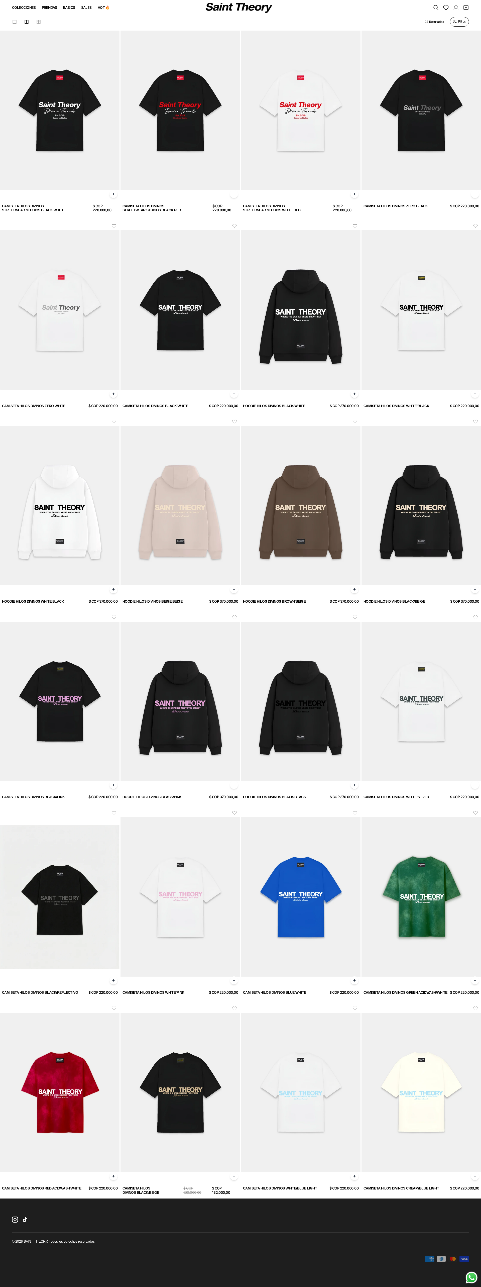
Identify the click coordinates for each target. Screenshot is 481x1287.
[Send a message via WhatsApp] (471, 1277)
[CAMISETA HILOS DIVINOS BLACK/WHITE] (180, 310)
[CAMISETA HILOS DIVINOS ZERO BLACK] (421, 110)
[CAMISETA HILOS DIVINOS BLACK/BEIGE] (180, 1092)
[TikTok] (25, 1220)
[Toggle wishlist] (113, 225)
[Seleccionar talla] (113, 194)
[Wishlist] (446, 8)
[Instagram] (15, 1220)
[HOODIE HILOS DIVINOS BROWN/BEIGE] (300, 505)
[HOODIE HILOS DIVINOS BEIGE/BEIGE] (180, 505)
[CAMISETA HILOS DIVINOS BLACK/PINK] (59, 701)
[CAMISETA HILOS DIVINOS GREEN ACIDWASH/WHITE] (421, 897)
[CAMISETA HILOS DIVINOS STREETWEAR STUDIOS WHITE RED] (300, 110)
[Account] (456, 8)
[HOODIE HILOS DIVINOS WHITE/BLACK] (59, 505)
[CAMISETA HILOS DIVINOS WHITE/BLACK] (421, 310)
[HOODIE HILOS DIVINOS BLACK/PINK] (180, 701)
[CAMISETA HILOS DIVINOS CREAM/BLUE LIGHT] (421, 1092)
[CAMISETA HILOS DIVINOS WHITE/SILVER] (421, 701)
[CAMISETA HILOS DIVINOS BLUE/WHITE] (300, 897)
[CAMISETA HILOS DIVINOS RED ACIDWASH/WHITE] (59, 1092)
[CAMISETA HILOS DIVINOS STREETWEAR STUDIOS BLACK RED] (180, 110)
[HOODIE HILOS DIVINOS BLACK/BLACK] (300, 701)
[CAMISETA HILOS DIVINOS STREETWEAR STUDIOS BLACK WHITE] (59, 110)
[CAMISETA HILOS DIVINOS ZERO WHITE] (59, 310)
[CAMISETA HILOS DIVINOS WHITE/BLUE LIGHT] (300, 1092)
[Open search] (436, 8)
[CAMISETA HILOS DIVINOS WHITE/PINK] (180, 897)
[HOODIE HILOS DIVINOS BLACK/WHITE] (300, 310)
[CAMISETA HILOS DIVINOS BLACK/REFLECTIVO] (59, 897)
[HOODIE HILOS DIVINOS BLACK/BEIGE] (421, 505)
